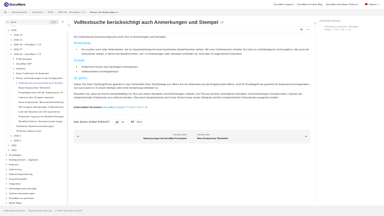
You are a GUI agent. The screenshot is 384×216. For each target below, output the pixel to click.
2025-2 (17, 136)
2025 (50, 12)
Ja (122, 122)
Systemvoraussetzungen (22, 193)
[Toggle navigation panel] (69, 25)
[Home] (15, 5)
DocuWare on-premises (21, 198)
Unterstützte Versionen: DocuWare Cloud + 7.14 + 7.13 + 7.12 (342, 28)
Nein (139, 122)
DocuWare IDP (24, 64)
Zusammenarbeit (18, 179)
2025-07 (18, 49)
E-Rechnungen (24, 59)
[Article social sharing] (301, 29)
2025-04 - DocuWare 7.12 (71, 12)
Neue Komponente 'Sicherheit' (35, 88)
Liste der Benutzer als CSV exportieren (39, 112)
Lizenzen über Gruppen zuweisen (36, 97)
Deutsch (372, 4)
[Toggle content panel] (315, 23)
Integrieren (15, 184)
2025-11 (18, 40)
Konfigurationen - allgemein (23, 160)
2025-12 (18, 35)
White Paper (15, 203)
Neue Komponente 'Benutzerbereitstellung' (41, 102)
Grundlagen (15, 155)
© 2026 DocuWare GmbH (68, 210)
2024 (14, 145)
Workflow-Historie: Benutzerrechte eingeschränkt (42, 121)
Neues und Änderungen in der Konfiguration (105, 12)
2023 (14, 150)
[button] (31, 22)
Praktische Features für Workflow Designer (41, 116)
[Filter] (62, 22)
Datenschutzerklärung (40, 210)
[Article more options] (307, 29)
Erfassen (13, 164)
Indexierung (15, 169)
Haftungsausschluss (14, 210)
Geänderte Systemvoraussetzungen (35, 126)
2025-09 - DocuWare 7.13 (27, 44)
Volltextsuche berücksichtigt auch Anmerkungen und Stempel (42, 83)
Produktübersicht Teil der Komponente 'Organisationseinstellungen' (42, 92)
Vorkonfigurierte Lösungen (23, 188)
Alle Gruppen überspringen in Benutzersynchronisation (42, 107)
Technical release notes (28, 131)
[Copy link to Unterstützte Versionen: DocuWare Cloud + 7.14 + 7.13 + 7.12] (152, 107)
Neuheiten (37, 12)
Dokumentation (19, 12)
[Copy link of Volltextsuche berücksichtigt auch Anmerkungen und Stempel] (222, 22)
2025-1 (17, 140)
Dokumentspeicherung (21, 174)
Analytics (21, 68)
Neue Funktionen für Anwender (32, 73)
